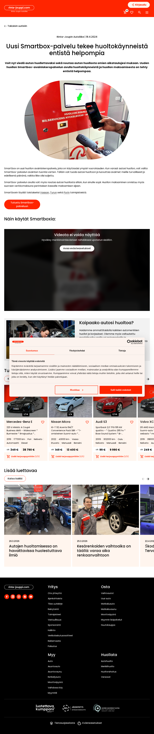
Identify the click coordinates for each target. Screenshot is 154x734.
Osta (105, 587)
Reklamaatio (54, 640)
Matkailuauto (108, 603)
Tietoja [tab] (122, 350)
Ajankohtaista (55, 598)
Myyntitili (52, 692)
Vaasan (44, 192)
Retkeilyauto (54, 676)
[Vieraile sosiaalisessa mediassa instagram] (18, 596)
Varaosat (106, 676)
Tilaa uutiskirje (55, 603)
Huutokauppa (108, 624)
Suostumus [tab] (32, 350)
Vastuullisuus (54, 619)
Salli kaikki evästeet (121, 389)
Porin (67, 192)
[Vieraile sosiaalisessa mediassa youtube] (30, 596)
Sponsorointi (54, 624)
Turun (53, 192)
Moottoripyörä (108, 614)
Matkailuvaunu (108, 609)
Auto (50, 661)
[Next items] (148, 379)
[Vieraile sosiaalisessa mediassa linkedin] (12, 596)
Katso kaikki (15, 478)
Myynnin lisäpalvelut (111, 619)
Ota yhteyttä (55, 593)
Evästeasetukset (92, 723)
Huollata (109, 655)
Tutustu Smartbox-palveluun (22, 204)
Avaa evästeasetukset (77, 248)
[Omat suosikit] (131, 12)
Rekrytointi (53, 609)
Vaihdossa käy (55, 687)
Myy (51, 655)
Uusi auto (106, 598)
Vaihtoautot (107, 593)
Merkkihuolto (107, 666)
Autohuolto (107, 661)
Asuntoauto (54, 666)
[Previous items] (143, 479)
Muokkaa (75, 389)
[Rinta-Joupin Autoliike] (19, 9)
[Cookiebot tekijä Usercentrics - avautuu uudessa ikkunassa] (129, 342)
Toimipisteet (54, 614)
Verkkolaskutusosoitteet (60, 635)
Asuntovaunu (55, 671)
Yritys (53, 587)
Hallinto (51, 630)
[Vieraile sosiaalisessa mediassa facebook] (6, 596)
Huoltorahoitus (108, 671)
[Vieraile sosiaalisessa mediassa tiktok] (24, 596)
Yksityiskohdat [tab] (77, 350)
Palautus (52, 646)
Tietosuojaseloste (64, 723)
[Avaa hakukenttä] (139, 12)
